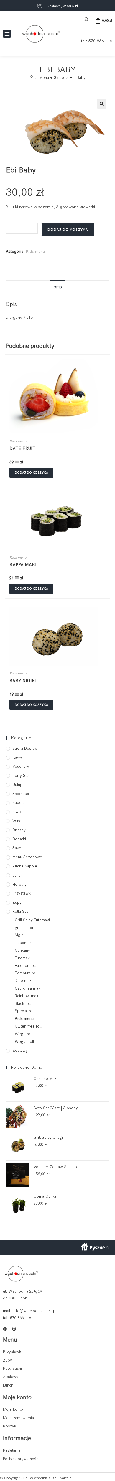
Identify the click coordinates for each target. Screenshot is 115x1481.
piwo (16, 811)
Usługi (17, 784)
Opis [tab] (57, 287)
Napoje (18, 802)
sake (16, 847)
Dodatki (19, 839)
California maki (28, 988)
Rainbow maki (27, 995)
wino (17, 820)
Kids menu (35, 251)
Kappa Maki (23, 565)
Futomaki (23, 957)
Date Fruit (22, 448)
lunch (17, 875)
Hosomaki (23, 942)
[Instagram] (14, 1329)
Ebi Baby (78, 77)
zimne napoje (24, 866)
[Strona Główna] (31, 77)
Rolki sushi (22, 911)
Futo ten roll (25, 965)
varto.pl (66, 1478)
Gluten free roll (28, 1026)
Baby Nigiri (22, 681)
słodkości (21, 793)
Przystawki (22, 893)
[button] (7, 34)
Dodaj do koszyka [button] (31, 473)
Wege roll (23, 1033)
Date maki (23, 980)
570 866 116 (100, 41)
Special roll (24, 1010)
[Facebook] (5, 1329)
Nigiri (19, 935)
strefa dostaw (24, 748)
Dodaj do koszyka (67, 229)
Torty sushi (22, 775)
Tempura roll (26, 972)
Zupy (17, 902)
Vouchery (20, 766)
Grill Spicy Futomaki (32, 919)
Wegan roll (24, 1041)
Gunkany (22, 950)
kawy (17, 757)
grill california (27, 927)
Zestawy (20, 1050)
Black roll (23, 1003)
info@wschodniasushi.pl (34, 1310)
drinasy (19, 829)
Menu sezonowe (27, 857)
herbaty (19, 884)
